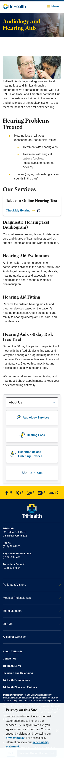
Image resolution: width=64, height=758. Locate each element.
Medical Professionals (17, 597)
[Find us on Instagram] (30, 492)
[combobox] (32, 402)
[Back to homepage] (14, 6)
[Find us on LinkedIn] (41, 492)
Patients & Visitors (14, 584)
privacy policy (15, 737)
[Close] (57, 730)
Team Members (12, 610)
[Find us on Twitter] (19, 492)
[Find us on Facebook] (8, 492)
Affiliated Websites (14, 636)
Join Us (7, 623)
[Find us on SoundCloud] (53, 492)
